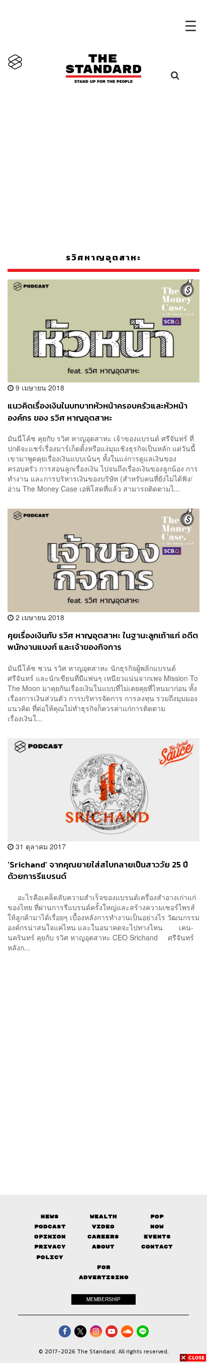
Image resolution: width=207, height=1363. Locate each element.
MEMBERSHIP (103, 1299)
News (50, 1216)
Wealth (103, 1216)
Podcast (50, 1226)
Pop (157, 1216)
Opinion (50, 1236)
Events (157, 1236)
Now (157, 1226)
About (103, 1246)
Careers (103, 1236)
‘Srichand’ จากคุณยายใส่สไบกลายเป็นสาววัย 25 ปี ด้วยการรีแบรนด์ (98, 870)
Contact (157, 1246)
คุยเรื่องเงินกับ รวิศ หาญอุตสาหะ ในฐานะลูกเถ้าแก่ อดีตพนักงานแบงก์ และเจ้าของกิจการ (103, 641)
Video (103, 1226)
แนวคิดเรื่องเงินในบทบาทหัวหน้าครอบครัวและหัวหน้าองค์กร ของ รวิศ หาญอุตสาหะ (97, 411)
